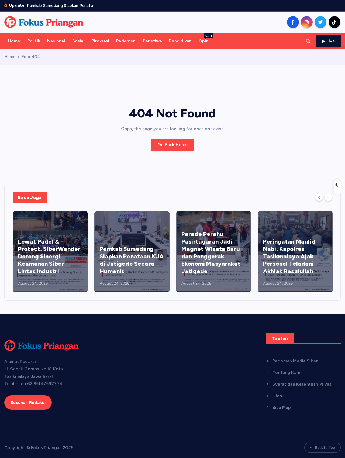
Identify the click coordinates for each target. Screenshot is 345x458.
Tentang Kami (286, 372)
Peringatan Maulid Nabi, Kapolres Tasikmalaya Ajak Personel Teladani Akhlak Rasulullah (289, 256)
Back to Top (325, 448)
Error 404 (31, 56)
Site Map (281, 407)
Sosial (78, 40)
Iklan (277, 395)
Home (14, 40)
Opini (205, 38)
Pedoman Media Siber (295, 360)
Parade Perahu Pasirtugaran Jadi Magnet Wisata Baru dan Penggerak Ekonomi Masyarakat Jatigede (210, 252)
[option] (50, 251)
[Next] (328, 197)
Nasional (56, 40)
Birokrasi (100, 40)
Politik (33, 40)
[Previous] (319, 197)
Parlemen (126, 40)
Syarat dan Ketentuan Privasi (302, 384)
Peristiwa (152, 40)
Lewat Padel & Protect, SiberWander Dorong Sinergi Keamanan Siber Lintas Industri (49, 256)
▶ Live (328, 40)
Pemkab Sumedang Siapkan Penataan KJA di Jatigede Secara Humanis (132, 260)
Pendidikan (180, 40)
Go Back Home (172, 144)
